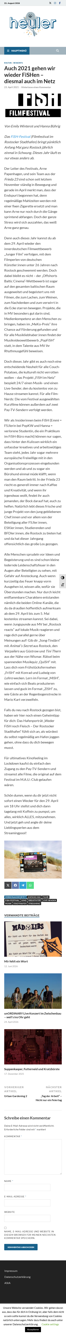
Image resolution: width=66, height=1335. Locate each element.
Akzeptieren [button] (33, 1329)
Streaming (34, 903)
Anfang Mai (34, 897)
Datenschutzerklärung (17, 1276)
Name (8, 1181)
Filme (46, 897)
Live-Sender (49, 900)
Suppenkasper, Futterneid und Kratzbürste (32, 1069)
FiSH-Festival (20, 136)
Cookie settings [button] (50, 1324)
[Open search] (57, 51)
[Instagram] (55, 3)
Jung (24, 900)
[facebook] (60, 3)
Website (9, 1212)
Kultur (8, 62)
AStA (7, 1282)
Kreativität (34, 900)
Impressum (10, 1270)
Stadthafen (20, 903)
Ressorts (18, 62)
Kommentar (13, 1136)
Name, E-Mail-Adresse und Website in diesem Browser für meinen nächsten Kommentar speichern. (30, 1234)
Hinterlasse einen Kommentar (36, 87)
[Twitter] (50, 3)
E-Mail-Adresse (15, 1196)
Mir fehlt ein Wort (16, 961)
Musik (8, 903)
